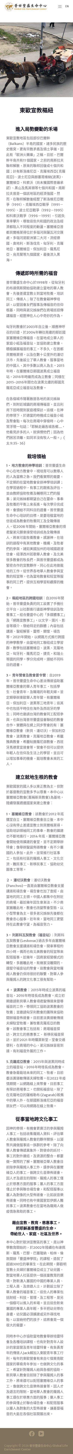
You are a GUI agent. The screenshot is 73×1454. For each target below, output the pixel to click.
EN (67, 6)
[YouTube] (41, 1433)
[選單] (60, 6)
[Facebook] (32, 1433)
